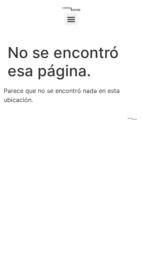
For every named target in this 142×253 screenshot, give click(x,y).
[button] (71, 19)
